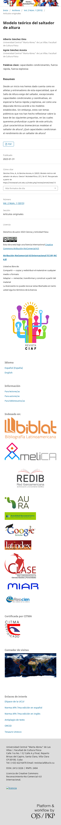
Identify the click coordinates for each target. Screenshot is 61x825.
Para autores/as (12, 396)
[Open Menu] (3, 3)
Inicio (5, 10)
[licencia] (11, 788)
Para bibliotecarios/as (15, 400)
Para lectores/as (12, 391)
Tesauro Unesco (13, 731)
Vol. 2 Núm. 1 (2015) (33, 10)
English (9, 372)
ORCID (8, 725)
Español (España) (14, 367)
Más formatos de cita (15, 188)
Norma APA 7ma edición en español (23, 707)
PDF (10, 144)
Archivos (16, 10)
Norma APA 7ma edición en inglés (22, 713)
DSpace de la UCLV (14, 701)
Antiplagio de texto (15, 719)
